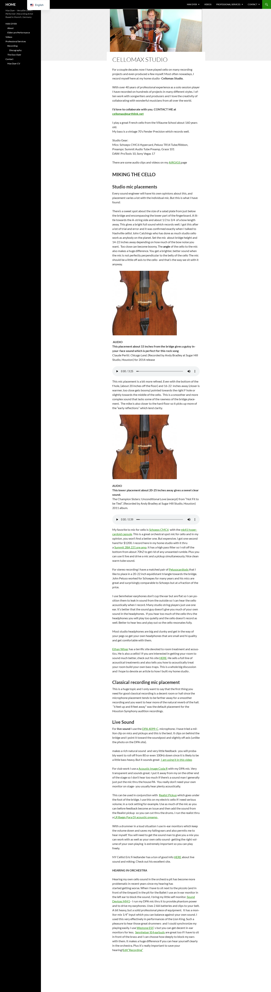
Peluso (173, 569)
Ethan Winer (120, 649)
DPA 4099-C (150, 728)
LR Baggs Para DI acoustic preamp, (136, 817)
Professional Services (228, 4)
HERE (163, 658)
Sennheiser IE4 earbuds (150, 932)
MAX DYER (192, 4)
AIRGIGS (175, 162)
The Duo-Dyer (14, 54)
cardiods (183, 569)
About (10, 28)
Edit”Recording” (133, 950)
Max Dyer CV (13, 63)
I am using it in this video (176, 759)
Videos (207, 4)
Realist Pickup (168, 795)
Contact (252, 4)
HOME (11, 4)
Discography (15, 50)
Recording (12, 45)
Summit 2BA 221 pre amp (130, 547)
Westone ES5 (145, 928)
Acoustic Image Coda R (153, 768)
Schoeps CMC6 (159, 529)
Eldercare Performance (18, 32)
